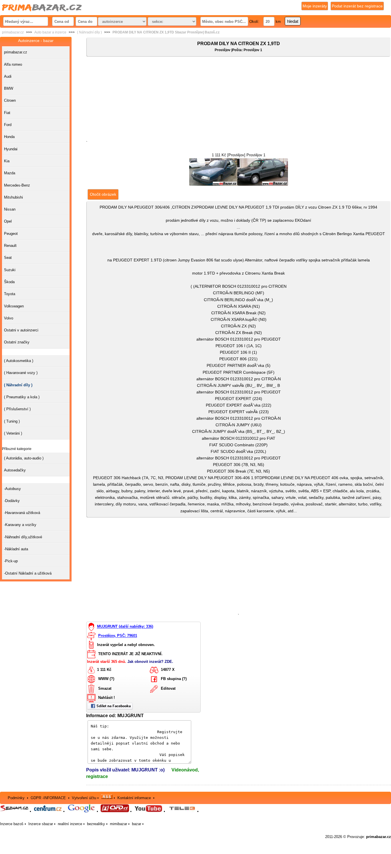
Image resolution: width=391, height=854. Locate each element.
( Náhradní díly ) (89, 32)
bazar (136, 824)
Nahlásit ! (106, 697)
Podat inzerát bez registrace (357, 6)
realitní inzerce (70, 824)
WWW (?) (106, 679)
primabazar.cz (13, 32)
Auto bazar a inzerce (50, 32)
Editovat (168, 688)
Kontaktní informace (134, 797)
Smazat (104, 688)
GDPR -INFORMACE (49, 797)
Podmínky (16, 797)
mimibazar (118, 824)
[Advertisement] (238, 100)
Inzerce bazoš (11, 824)
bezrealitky (96, 824)
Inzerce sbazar (40, 824)
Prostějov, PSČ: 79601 (117, 636)
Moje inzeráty (315, 6)
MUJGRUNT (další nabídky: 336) (125, 627)
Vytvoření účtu (84, 797)
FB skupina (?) (174, 679)
